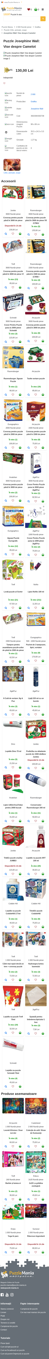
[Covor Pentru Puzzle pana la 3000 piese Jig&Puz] (29, 501)
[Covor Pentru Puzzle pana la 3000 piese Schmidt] (6, 342)
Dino (13, 744)
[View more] (13, 199)
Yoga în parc (13, 1236)
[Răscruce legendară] (29, 1252)
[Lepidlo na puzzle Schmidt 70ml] (6, 1086)
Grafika (38, 27)
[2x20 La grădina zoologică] (29, 1199)
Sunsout (36, 1229)
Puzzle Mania (7, 27)
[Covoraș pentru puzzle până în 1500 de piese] (29, 447)
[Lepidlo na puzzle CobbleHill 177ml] (6, 927)
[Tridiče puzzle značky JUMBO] (6, 874)
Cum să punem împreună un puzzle (15, 1354)
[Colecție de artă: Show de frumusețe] (29, 1146)
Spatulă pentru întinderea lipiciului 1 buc (36, 1019)
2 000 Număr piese (23, 27)
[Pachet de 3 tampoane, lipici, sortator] (29, 661)
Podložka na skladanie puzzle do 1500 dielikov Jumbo (36, 754)
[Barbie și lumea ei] (6, 1199)
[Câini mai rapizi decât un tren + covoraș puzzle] (6, 980)
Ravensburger (36, 210)
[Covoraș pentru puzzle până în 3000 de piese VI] (6, 287)
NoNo (36, 585)
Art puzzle (36, 318)
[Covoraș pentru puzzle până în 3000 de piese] (6, 234)
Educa (36, 1176)
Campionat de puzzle (9, 1326)
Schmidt (13, 318)
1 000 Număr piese (13, 960)
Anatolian (13, 477)
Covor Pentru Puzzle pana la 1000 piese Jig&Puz (36, 541)
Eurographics (13, 424)
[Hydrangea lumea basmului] (29, 980)
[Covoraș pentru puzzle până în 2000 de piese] (6, 447)
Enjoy (13, 1229)
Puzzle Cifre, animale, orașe (15, 30)
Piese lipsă (5, 1343)
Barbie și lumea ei (13, 1183)
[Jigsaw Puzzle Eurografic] (6, 554)
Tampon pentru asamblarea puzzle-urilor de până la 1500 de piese (13, 647)
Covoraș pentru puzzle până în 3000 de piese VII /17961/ (36, 220)
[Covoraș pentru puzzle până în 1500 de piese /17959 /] (29, 288)
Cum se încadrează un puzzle (13, 1350)
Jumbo (13, 210)
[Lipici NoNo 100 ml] (29, 608)
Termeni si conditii (8, 1323)
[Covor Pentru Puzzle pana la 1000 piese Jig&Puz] (29, 555)
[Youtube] (7, 1296)
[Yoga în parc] (6, 1252)
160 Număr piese (13, 1180)
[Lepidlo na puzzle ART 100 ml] (29, 874)
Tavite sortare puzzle (36, 379)
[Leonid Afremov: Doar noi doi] (6, 1146)
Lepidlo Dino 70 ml (13, 751)
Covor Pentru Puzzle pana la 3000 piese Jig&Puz (36, 487)
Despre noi (5, 1319)
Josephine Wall (37, 109)
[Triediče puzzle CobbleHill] (29, 927)
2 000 (33, 94)
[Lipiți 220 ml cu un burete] (29, 714)
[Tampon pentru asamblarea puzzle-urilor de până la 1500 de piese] (6, 661)
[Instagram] (11, 1296)
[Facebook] (2, 1296)
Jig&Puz (35, 477)
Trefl (13, 264)
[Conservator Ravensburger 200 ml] (29, 821)
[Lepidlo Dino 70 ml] (6, 767)
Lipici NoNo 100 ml (36, 592)
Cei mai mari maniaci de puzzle (33, 1312)
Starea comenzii (7, 1309)
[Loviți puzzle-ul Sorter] (6, 608)
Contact (4, 1330)
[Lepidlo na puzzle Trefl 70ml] (6, 1033)
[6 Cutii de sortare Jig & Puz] (6, 714)
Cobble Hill (13, 904)
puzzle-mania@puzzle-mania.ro (13, 1285)
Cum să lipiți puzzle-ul (9, 1347)
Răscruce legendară (36, 1236)
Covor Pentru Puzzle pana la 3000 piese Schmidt (13, 327)
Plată (3, 1316)
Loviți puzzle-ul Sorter (13, 592)
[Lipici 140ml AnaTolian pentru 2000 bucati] (6, 821)
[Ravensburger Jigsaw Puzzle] (6, 394)
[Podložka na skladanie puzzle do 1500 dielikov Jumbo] (29, 768)
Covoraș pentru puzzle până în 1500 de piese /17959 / (36, 274)
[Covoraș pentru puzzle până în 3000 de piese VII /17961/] (29, 234)
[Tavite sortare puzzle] (29, 394)
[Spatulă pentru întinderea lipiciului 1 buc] (29, 1033)
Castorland (35, 1123)
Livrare (3, 1312)
